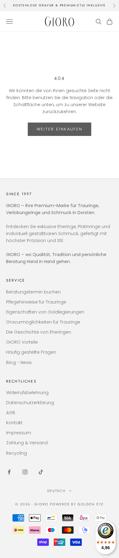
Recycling (16, 453)
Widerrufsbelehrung (27, 393)
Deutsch (56, 490)
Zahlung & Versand (27, 443)
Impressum (18, 433)
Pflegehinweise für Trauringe (36, 302)
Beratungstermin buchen (33, 292)
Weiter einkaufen (59, 129)
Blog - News (19, 362)
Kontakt (14, 423)
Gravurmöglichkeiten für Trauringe (43, 322)
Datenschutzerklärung (30, 403)
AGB (10, 413)
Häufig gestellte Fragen (31, 352)
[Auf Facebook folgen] (9, 472)
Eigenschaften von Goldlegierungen (45, 312)
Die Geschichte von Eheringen (38, 332)
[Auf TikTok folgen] (41, 472)
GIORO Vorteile (22, 342)
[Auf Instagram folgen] (25, 472)
